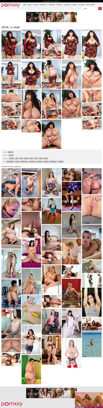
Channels (59, 4)
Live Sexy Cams (90, 4)
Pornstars (51, 4)
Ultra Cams (66, 4)
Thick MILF (60, 161)
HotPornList (57, 1)
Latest (30, 4)
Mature (46, 158)
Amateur (11, 158)
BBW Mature (53, 161)
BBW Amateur (24, 161)
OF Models (74, 4)
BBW (21, 158)
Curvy (16, 158)
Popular (35, 4)
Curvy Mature (32, 161)
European (26, 158)
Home (24, 4)
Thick (36, 158)
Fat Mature (46, 161)
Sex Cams (81, 4)
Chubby (40, 158)
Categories (42, 4)
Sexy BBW (39, 161)
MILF (31, 158)
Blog (53, 1)
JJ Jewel (11, 155)
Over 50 (17, 161)
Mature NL (10, 152)
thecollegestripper (47, 1)
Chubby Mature (10, 161)
